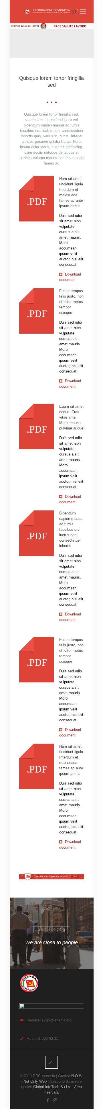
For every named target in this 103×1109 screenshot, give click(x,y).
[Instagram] (55, 1100)
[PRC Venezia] (51, 11)
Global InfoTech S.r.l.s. (52, 1087)
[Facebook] (48, 1100)
